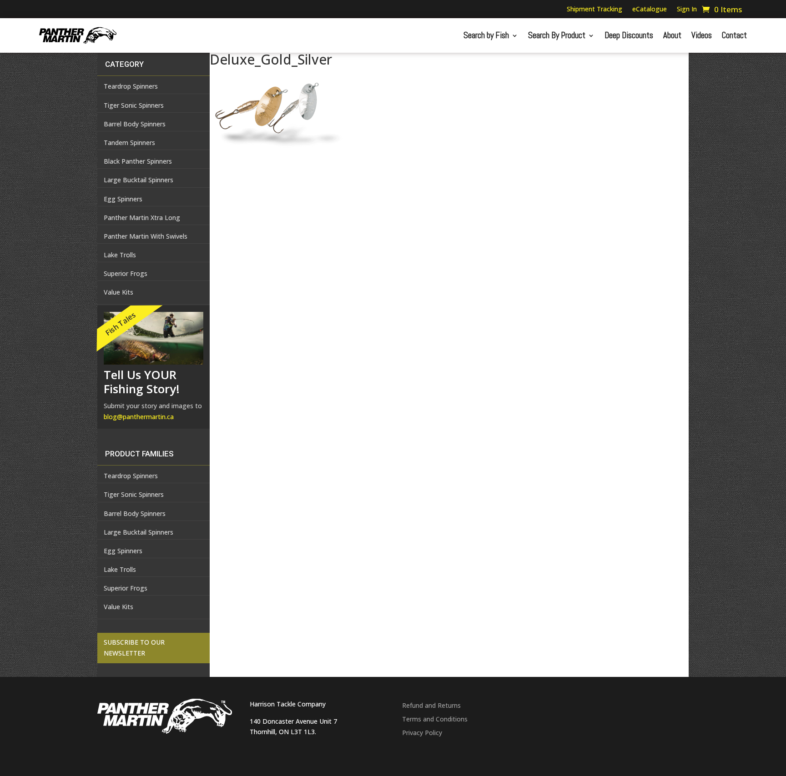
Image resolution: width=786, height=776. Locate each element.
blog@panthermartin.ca (139, 416)
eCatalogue (649, 9)
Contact (734, 35)
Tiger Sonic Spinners (134, 105)
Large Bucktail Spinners (138, 179)
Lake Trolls (120, 254)
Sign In (687, 9)
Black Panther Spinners (138, 161)
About (672, 35)
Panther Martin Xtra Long (142, 217)
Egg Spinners (123, 199)
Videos (701, 35)
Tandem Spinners (129, 142)
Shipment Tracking (594, 9)
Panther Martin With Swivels (145, 236)
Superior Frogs (125, 273)
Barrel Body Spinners (135, 124)
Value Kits (118, 606)
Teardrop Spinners (131, 86)
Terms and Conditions (435, 719)
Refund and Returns (431, 706)
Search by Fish (486, 35)
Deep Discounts (629, 35)
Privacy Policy (422, 733)
